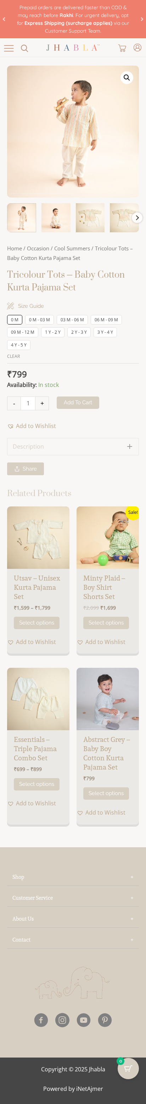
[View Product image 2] (56, 217)
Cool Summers (72, 248)
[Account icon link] (137, 47)
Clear (13, 356)
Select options (36, 623)
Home (14, 248)
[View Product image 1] (21, 217)
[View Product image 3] (90, 217)
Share (30, 469)
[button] (4, 19)
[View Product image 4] (124, 217)
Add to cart (78, 402)
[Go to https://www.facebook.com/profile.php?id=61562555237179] (41, 1021)
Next (137, 217)
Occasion (38, 248)
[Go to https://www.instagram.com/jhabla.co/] (62, 1021)
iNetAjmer (89, 1089)
